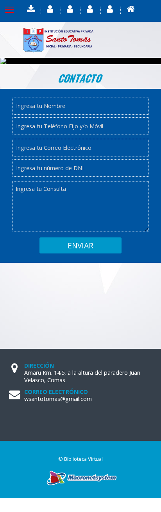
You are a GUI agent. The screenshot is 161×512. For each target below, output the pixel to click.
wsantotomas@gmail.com (58, 398)
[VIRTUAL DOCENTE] (71, 9)
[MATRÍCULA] (110, 9)
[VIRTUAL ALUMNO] (51, 9)
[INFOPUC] (91, 9)
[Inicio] (130, 9)
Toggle (15, 10)
